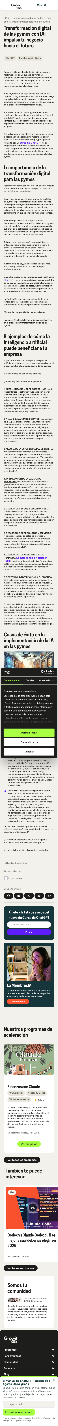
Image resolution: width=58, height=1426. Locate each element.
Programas (10, 1349)
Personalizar (27, 742)
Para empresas (12, 1355)
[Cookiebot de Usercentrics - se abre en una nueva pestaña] (41, 672)
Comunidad (11, 1362)
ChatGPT (9, 280)
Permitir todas (29, 732)
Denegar (29, 751)
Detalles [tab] (30, 680)
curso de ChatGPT (31, 142)
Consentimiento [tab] (12, 680)
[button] (41, 5)
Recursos (9, 1368)
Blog (6, 17)
